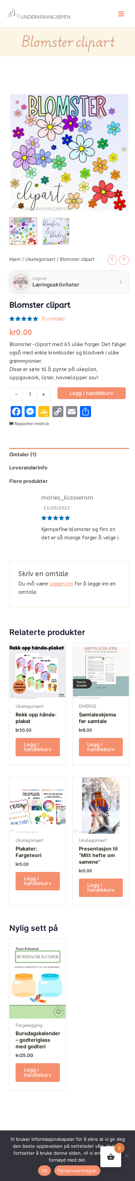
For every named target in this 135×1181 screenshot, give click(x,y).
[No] (126, 1155)
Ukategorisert (40, 259)
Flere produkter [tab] (28, 481)
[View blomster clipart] (23, 231)
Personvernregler (77, 1170)
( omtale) (53, 319)
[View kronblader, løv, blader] (56, 231)
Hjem (15, 259)
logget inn (61, 584)
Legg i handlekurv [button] (37, 747)
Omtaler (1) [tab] (23, 454)
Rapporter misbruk (31, 423)
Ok (45, 1170)
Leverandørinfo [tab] (28, 468)
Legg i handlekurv (91, 393)
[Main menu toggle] (121, 13)
